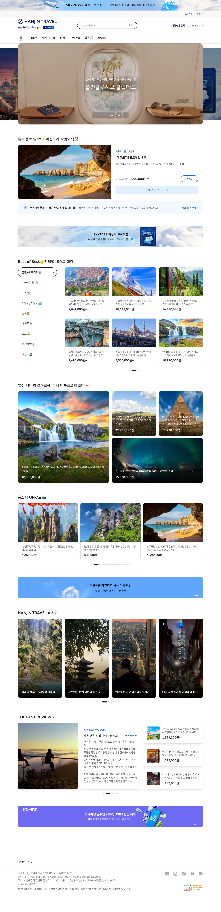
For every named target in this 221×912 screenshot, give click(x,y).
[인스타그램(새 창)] (175, 873)
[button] (129, 370)
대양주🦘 (27, 323)
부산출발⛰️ (28, 344)
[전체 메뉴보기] (21, 38)
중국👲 (26, 313)
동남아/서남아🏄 (32, 303)
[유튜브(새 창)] (167, 873)
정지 (119, 115)
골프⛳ (26, 334)
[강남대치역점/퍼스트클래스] (37, 21)
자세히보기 (189, 178)
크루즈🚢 (27, 354)
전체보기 (126, 115)
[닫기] (201, 5)
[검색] (131, 25)
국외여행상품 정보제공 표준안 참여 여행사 (193, 887)
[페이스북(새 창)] (183, 873)
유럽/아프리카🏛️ (32, 272)
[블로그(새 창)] (192, 873)
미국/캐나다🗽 (30, 282)
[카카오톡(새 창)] (200, 873)
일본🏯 (26, 293)
